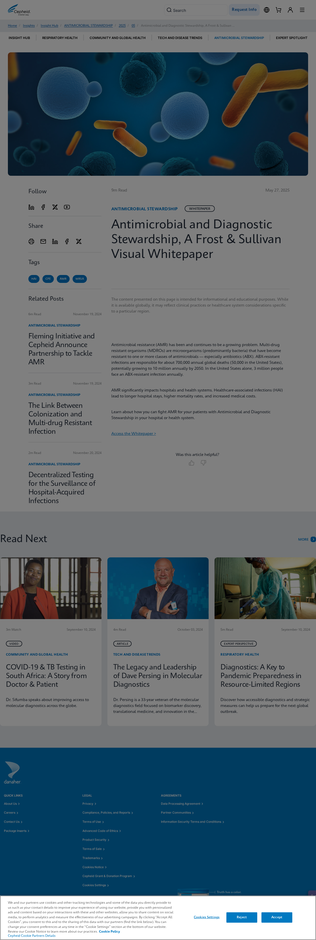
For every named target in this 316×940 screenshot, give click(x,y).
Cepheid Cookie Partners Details (32, 936)
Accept (276, 917)
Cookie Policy (109, 931)
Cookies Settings (206, 917)
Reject (242, 917)
